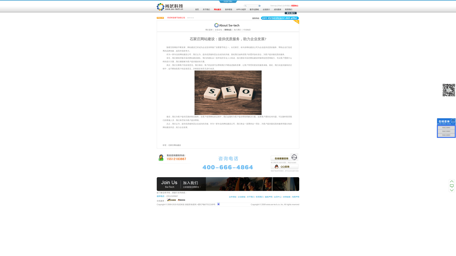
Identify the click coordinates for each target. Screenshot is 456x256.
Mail (279, 6)
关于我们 (250, 197)
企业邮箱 (241, 197)
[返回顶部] (452, 181)
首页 (197, 9)
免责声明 (295, 197)
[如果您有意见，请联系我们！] (452, 186)
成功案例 (277, 9)
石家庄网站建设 (174, 145)
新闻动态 (228, 30)
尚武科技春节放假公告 (176, 18)
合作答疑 (286, 6)
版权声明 (268, 197)
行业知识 (247, 30)
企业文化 (218, 30)
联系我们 (288, 9)
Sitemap (273, 6)
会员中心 (277, 197)
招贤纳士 (294, 6)
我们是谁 (209, 30)
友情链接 (286, 197)
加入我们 (237, 30)
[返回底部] (452, 190)
